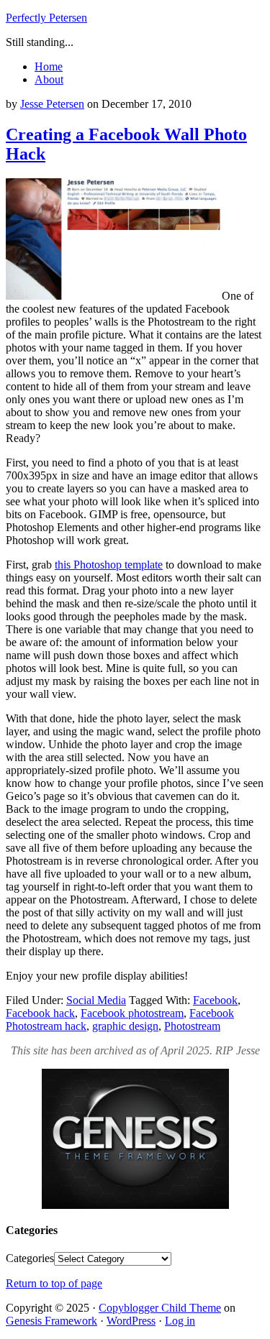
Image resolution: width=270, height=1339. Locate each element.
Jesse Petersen (52, 104)
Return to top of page (54, 1283)
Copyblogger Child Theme (160, 1308)
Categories (30, 1258)
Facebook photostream (132, 1013)
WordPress (131, 1321)
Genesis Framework (51, 1321)
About (49, 79)
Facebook (215, 1000)
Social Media (96, 1000)
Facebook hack (40, 1013)
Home (49, 66)
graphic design (125, 1026)
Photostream (192, 1026)
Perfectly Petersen (46, 17)
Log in (180, 1321)
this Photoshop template (109, 564)
